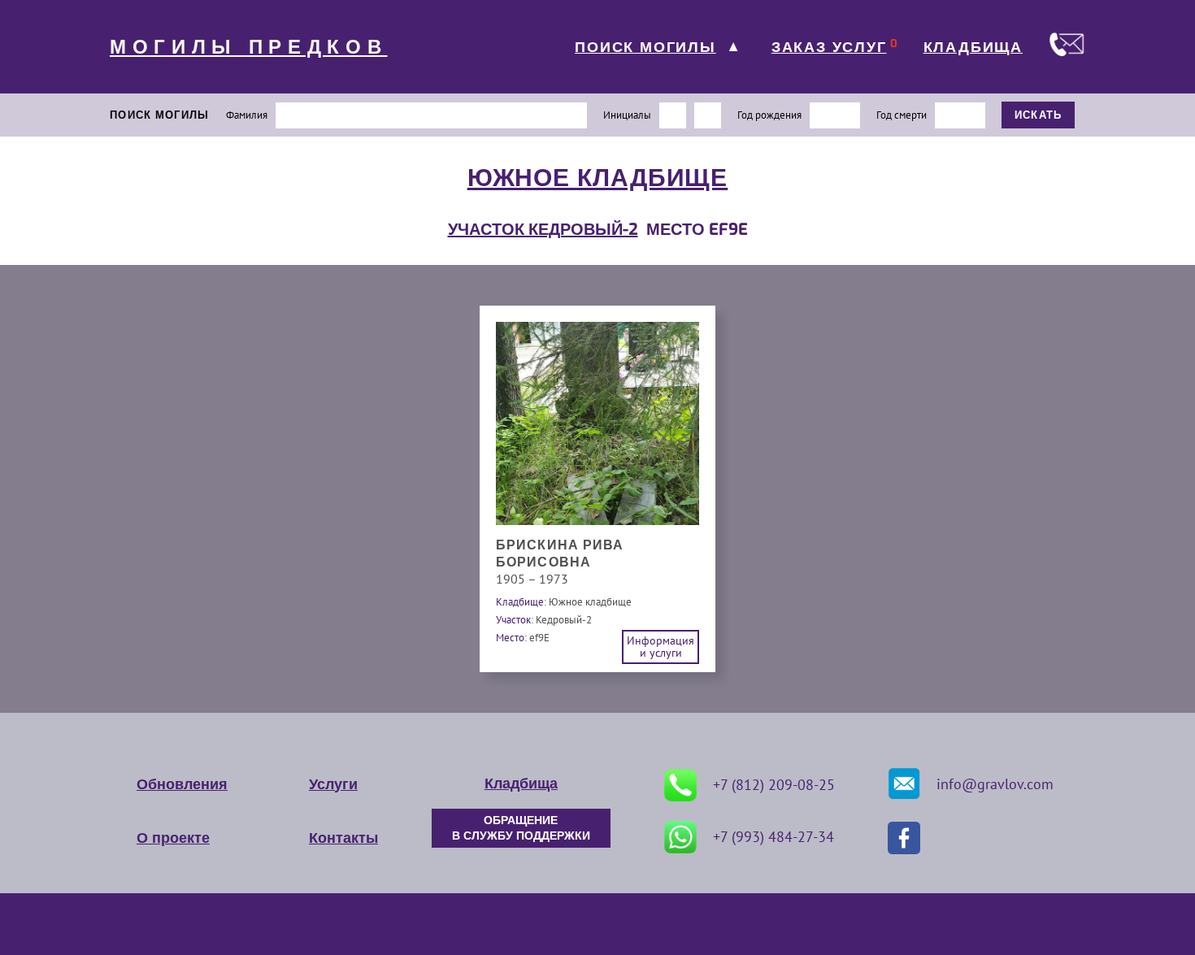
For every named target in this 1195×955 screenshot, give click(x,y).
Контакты (343, 838)
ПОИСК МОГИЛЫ (645, 47)
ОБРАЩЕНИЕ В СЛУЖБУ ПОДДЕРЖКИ (521, 828)
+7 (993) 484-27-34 (773, 836)
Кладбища (521, 783)
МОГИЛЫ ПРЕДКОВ (249, 47)
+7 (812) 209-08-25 (774, 784)
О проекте (173, 838)
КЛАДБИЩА (973, 47)
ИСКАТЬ (1038, 115)
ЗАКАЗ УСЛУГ (829, 47)
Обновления (182, 784)
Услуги (333, 784)
